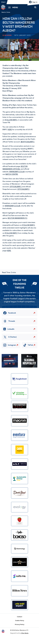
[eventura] (19, 435)
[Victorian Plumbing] (19, 393)
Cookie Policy (19, 620)
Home (8, 12)
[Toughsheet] (19, 379)
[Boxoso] (19, 535)
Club (3, 2)
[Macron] (19, 420)
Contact (19, 616)
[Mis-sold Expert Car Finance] (19, 605)
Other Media (24, 633)
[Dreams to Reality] (19, 562)
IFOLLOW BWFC (11, 120)
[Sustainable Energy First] (19, 478)
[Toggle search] (35, 7)
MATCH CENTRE (12, 174)
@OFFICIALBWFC (27, 142)
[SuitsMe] (19, 576)
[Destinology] (19, 548)
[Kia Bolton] (19, 464)
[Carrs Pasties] (19, 449)
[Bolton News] (19, 590)
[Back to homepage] (3, 7)
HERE (10, 129)
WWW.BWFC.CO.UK (17, 172)
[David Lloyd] (19, 493)
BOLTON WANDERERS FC (17, 218)
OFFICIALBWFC (16, 187)
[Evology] (19, 507)
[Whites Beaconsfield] (19, 521)
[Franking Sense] (19, 406)
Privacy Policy (19, 624)
